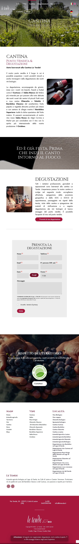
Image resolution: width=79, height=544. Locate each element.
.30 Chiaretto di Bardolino (38, 425)
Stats (49, 531)
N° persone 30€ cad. (48, 263)
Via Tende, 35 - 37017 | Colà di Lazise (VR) (23, 502)
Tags (35, 531)
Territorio (9, 420)
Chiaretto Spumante (35, 427)
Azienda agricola (11, 417)
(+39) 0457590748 (46, 502)
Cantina (8, 425)
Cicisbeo (32, 437)
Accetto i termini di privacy (29, 305)
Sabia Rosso (33, 434)
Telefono (44, 254)
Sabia (31, 417)
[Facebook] (66, 4)
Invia (21, 311)
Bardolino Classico (35, 429)
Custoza (32, 415)
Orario (43, 272)
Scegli (34, 275)
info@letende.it (60, 503)
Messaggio (21, 281)
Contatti (9, 429)
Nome (20, 254)
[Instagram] (66, 12)
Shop (8, 432)
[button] (18, 4)
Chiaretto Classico (35, 422)
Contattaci (38, 383)
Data (19, 272)
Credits (30, 531)
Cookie (45, 531)
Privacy (40, 531)
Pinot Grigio (33, 420)
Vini (7, 422)
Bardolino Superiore (36, 432)
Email (19, 263)
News (8, 427)
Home (8, 415)
